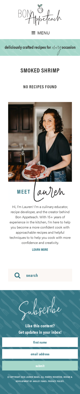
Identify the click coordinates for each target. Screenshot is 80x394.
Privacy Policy (56, 381)
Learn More (40, 249)
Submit (40, 365)
